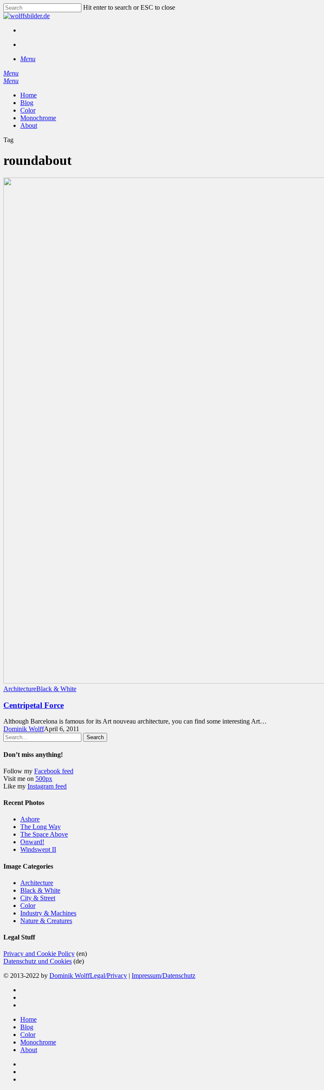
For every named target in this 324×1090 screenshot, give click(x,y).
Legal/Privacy (108, 975)
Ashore (30, 819)
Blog (26, 1027)
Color (27, 905)
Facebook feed (53, 771)
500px (43, 778)
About (28, 1049)
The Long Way (40, 826)
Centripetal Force (33, 705)
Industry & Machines (48, 913)
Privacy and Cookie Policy (39, 953)
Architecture (19, 688)
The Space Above (44, 834)
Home (28, 1019)
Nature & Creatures (46, 920)
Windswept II (38, 849)
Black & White (56, 688)
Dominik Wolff (23, 728)
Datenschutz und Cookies (37, 961)
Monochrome (38, 1042)
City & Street (37, 898)
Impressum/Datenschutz (163, 975)
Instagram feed (47, 786)
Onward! (32, 841)
